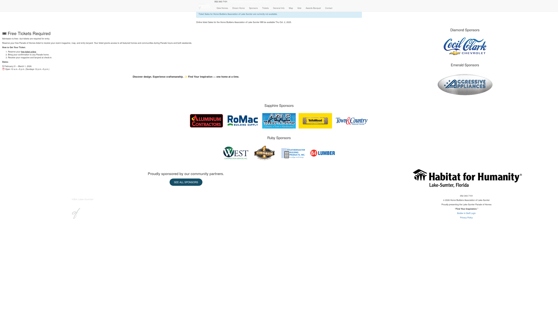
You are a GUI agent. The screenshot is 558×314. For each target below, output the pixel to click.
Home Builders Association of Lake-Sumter (250, 1)
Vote (299, 8)
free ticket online (28, 51)
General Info (279, 8)
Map (291, 8)
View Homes (222, 8)
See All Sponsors (186, 182)
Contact (328, 8)
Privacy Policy (466, 217)
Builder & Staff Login (466, 213)
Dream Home (238, 8)
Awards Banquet (313, 8)
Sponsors (253, 8)
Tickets (265, 8)
